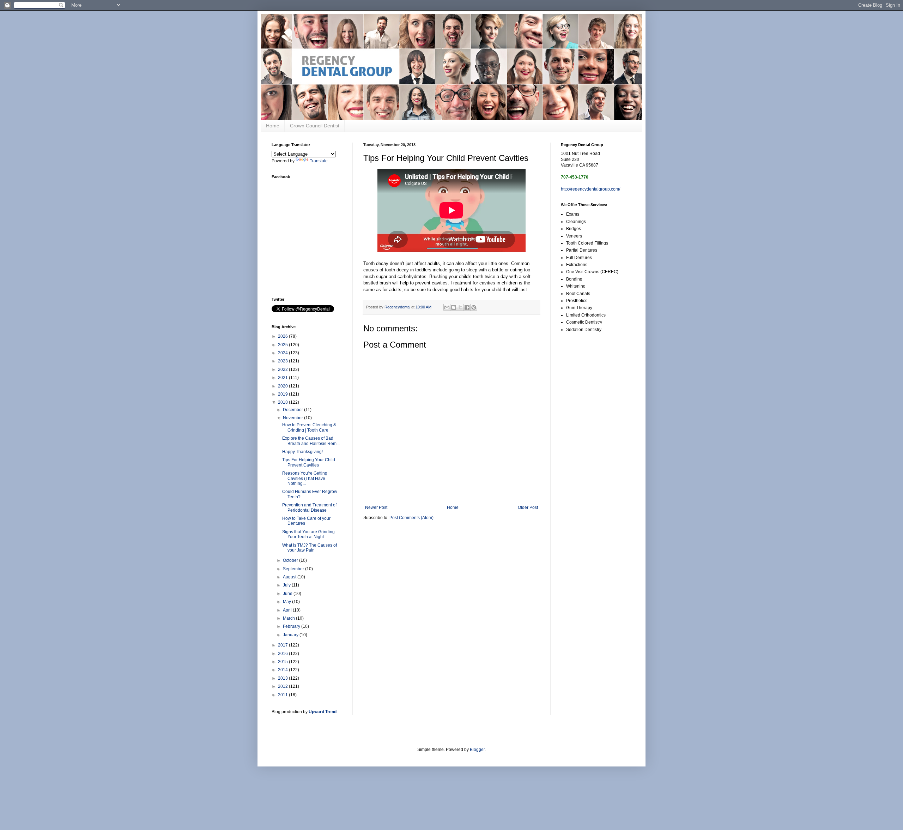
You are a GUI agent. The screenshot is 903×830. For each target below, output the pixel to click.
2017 (283, 645)
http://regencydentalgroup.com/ (590, 189)
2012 (283, 686)
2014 (283, 669)
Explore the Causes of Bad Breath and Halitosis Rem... (311, 441)
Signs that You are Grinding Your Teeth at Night (308, 534)
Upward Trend (323, 711)
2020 (283, 386)
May (287, 601)
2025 (283, 344)
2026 (283, 336)
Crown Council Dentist (314, 125)
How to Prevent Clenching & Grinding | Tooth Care (309, 427)
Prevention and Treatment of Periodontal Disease (309, 507)
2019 (283, 394)
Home (272, 125)
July (287, 585)
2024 (283, 352)
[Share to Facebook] (467, 307)
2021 (283, 377)
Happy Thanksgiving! (302, 451)
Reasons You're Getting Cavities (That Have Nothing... (304, 478)
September (294, 568)
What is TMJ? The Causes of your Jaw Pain (309, 548)
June (288, 593)
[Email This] (446, 307)
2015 (283, 661)
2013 (283, 678)
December (293, 409)
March (289, 618)
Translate (319, 160)
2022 (283, 369)
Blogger (477, 749)
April (288, 610)
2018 (283, 402)
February (292, 626)
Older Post (528, 507)
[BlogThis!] (453, 307)
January (291, 634)
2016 (283, 653)
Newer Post (376, 507)
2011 (283, 694)
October (291, 560)
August (290, 577)
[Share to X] (460, 307)
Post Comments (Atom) (411, 517)
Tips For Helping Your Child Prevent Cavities (308, 462)
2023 (283, 361)
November (293, 417)
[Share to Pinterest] (473, 307)
